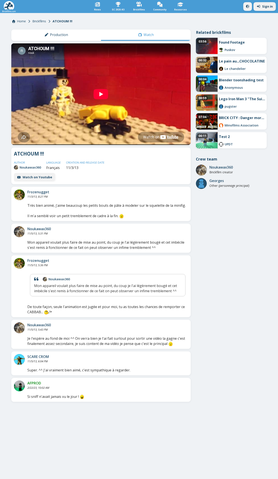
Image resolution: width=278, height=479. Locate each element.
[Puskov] (221, 50)
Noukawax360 (30, 167)
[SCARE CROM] (19, 359)
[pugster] (221, 106)
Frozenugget (38, 192)
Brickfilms (39, 21)
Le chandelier (235, 69)
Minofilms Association (241, 125)
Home (21, 21)
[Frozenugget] (19, 194)
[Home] (9, 6)
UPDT (229, 144)
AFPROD (34, 383)
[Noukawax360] (16, 167)
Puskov (230, 50)
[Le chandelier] (221, 69)
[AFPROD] (19, 386)
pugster (231, 106)
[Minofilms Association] (221, 125)
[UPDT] (221, 144)
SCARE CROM (38, 356)
